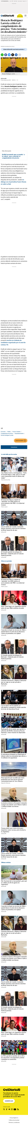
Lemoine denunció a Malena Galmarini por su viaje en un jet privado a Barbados (13, 682)
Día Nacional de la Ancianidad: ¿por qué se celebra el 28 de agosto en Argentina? (14, 882)
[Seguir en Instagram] (12, 1109)
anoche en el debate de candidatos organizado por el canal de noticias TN (13, 342)
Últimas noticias (6, 862)
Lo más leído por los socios (9, 454)
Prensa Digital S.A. (14, 1117)
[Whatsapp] (2, 54)
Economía (3, 431)
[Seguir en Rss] (18, 1109)
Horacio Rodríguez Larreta (7, 435)
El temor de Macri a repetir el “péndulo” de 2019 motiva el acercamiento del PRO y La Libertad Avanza (12, 502)
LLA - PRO (11, 1)
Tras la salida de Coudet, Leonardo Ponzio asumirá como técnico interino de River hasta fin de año (13, 528)
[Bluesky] (9, 54)
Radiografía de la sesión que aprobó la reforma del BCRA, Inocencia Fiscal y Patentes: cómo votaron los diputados (13, 730)
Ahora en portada (6, 561)
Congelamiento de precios (7, 433)
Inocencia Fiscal (25, 1)
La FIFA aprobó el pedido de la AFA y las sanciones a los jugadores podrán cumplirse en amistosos (13, 1057)
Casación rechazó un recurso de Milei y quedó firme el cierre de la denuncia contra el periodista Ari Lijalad (13, 631)
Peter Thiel (15, 1)
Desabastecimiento (19, 433)
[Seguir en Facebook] (6, 1109)
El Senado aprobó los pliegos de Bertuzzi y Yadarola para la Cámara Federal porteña (12, 553)
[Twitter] (12, 54)
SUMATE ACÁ (9, 1101)
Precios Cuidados (16, 431)
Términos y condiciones (14, 1122)
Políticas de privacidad (14, 1120)
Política (9, 431)
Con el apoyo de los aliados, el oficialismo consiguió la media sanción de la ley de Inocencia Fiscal (13, 707)
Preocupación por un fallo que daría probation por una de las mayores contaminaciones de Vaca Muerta (12, 779)
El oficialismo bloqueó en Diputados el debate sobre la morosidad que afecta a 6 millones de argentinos (13, 756)
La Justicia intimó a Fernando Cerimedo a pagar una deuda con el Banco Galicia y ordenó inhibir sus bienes (14, 804)
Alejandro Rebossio (5, 783)
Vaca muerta (20, 1)
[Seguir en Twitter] (4, 1109)
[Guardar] (19, 54)
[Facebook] (5, 54)
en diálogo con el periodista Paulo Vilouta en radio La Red (13, 182)
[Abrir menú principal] (25, 15)
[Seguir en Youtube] (15, 1109)
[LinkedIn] (16, 54)
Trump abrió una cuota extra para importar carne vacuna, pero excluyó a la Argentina (13, 830)
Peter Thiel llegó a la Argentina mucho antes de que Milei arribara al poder (13, 607)
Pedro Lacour (4, 506)
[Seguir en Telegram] (9, 1109)
